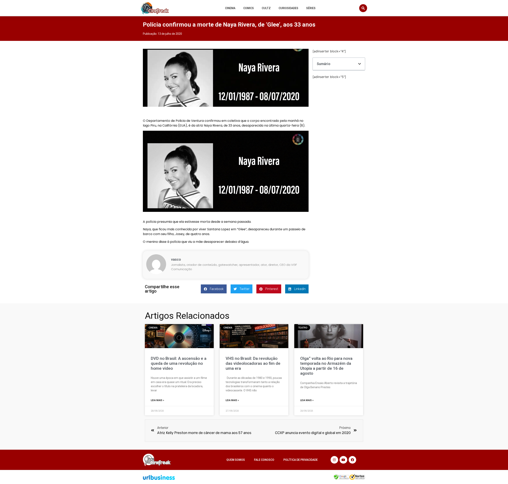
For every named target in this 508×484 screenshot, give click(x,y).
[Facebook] (352, 460)
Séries (311, 8)
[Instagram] (334, 460)
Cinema (230, 8)
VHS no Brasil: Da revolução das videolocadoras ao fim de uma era (253, 363)
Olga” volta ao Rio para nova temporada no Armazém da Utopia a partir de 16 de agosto (326, 366)
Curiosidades (288, 8)
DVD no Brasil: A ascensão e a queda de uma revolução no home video (178, 363)
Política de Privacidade (300, 459)
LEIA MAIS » (157, 400)
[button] (363, 8)
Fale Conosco (264, 459)
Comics (248, 8)
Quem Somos (235, 459)
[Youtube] (343, 460)
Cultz (266, 8)
